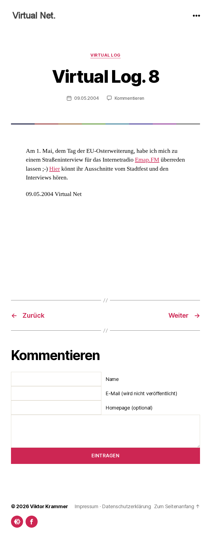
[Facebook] (32, 522)
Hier (54, 169)
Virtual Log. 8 (105, 76)
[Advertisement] (67, 243)
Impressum (86, 506)
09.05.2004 (86, 98)
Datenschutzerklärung (126, 506)
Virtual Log (105, 55)
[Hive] (17, 522)
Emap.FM (147, 160)
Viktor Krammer (49, 506)
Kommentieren (129, 98)
